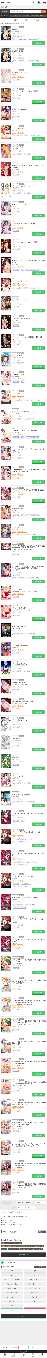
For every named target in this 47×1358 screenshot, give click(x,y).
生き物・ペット (35, 1292)
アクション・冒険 (12, 1284)
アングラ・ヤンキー (35, 1284)
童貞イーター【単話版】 (20, 110)
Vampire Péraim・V (18, 683)
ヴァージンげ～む (17, 147)
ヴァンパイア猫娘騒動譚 (20, 645)
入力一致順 (36, 20)
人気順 (5, 20)
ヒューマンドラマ (12, 1292)
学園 (22, 362)
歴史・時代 (12, 1301)
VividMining (16, 739)
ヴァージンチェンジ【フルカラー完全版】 (25, 242)
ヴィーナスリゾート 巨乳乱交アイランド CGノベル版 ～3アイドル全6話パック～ (28, 1123)
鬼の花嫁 (31, 1246)
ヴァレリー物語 (17, 589)
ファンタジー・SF (35, 1279)
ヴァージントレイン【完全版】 (22, 318)
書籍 (12, 1306)
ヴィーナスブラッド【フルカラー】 (23, 876)
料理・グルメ (12, 1288)
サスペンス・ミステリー (12, 1279)
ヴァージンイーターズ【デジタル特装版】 (25, 91)
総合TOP (5, 1347)
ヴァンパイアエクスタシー (20, 627)
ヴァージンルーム (17, 393)
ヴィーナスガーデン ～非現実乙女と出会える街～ (28, 813)
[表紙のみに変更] (44, 19)
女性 (35, 1275)
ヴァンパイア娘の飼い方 (20, 664)
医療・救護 (35, 1297)
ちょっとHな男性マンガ (32, 135)
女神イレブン (16, 757)
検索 (43, 11)
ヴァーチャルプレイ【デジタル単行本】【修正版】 (28, 490)
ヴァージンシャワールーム (20, 205)
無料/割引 (14, 1347)
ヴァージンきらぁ (17, 128)
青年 (35, 1271)
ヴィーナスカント (17, 776)
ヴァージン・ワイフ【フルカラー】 (23, 412)
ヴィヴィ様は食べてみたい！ (21, 720)
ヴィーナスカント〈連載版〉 (21, 795)
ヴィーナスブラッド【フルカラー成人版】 (25, 898)
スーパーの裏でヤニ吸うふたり (16, 1249)
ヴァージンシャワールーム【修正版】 (24, 223)
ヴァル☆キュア (17, 527)
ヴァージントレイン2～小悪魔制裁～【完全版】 (27, 337)
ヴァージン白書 (17, 356)
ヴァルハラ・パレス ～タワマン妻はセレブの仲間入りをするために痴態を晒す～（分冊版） (28, 567)
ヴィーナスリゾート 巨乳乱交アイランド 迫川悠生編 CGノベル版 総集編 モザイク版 (29, 1083)
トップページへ (23, 1254)
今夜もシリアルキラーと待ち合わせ (20, 15)
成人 (22, 36)
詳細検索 (4, 11)
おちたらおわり (31, 1249)
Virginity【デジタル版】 (20, 72)
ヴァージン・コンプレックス (21, 186)
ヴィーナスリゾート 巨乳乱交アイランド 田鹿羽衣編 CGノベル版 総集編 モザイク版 (29, 1185)
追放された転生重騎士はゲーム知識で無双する (14, 1246)
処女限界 (15, 30)
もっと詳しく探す (23, 1316)
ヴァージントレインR (19, 300)
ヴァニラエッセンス (18, 508)
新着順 (15, 20)
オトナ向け (16, 36)
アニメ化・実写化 (26, 839)
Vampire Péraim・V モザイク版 (22, 701)
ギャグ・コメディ (12, 1297)
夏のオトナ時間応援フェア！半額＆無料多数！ (25, 39)
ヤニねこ (4, 1249)
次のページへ (40, 1202)
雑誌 (35, 1301)
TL (35, 1306)
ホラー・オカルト (35, 1288)
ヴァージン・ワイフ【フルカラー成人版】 (25, 430)
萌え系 (23, 288)
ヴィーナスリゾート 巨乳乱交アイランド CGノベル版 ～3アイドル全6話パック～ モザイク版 (28, 1144)
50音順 (26, 20)
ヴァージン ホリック (18, 374)
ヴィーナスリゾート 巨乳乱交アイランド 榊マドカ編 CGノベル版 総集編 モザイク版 (29, 1001)
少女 (12, 1275)
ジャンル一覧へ (39, 1266)
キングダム (40, 1249)
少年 (12, 1271)
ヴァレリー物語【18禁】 (20, 608)
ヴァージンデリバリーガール (21, 281)
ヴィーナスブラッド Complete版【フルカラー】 (27, 832)
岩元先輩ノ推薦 (39, 1246)
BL (12, 1310)
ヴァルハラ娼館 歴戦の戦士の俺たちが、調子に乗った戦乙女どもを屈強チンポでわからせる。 (28, 547)
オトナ (35, 1310)
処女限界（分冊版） (18, 51)
